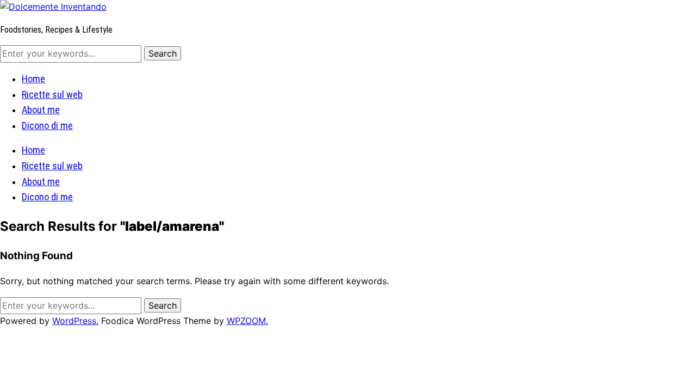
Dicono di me (47, 125)
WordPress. (75, 320)
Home (33, 78)
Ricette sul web (52, 94)
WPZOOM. (247, 320)
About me (41, 109)
